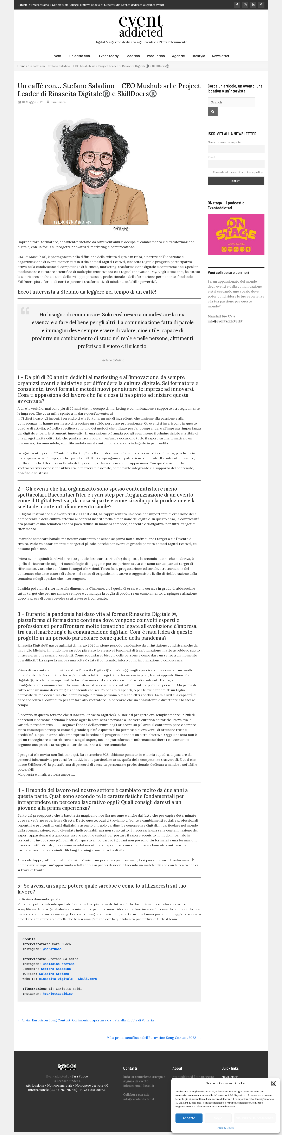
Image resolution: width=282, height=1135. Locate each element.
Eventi (57, 56)
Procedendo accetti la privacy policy (237, 172)
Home (21, 66)
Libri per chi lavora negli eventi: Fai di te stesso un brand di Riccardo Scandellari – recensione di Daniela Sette (102, 5)
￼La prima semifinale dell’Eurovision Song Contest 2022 (154, 1037)
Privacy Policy (225, 1127)
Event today (109, 56)
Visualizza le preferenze (255, 1118)
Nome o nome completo (224, 142)
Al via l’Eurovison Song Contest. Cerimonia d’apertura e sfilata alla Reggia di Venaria (86, 1020)
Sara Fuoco (58, 102)
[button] (274, 1083)
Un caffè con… (80, 56)
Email (211, 157)
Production (156, 56)
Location (133, 56)
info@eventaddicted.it (225, 321)
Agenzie (178, 56)
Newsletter (220, 56)
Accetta (189, 1118)
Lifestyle (198, 56)
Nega (218, 1118)
